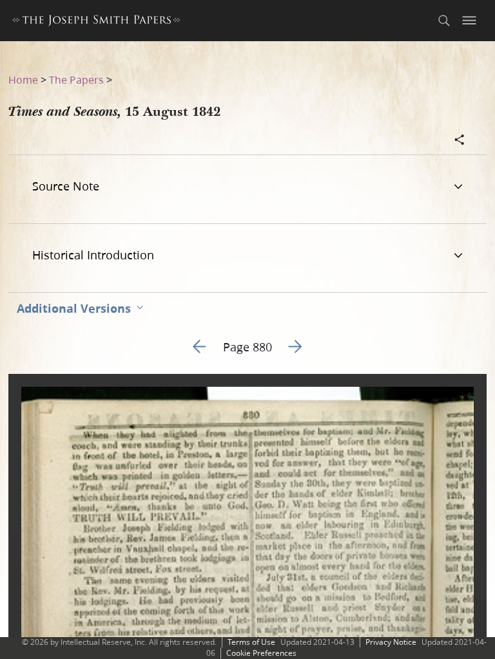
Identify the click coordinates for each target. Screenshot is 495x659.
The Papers (76, 79)
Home (23, 79)
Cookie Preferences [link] (261, 652)
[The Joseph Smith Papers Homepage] (96, 22)
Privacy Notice (390, 641)
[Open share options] (459, 141)
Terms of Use (251, 641)
